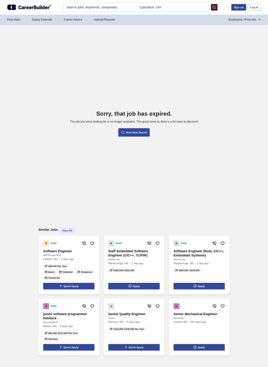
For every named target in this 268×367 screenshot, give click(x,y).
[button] (214, 7)
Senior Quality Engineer (126, 314)
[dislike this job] (84, 243)
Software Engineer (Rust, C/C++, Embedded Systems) (199, 253)
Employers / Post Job (242, 19)
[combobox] (100, 7)
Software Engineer (57, 251)
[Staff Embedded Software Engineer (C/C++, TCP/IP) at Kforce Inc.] (134, 265)
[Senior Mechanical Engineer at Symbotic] (199, 327)
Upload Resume (104, 19)
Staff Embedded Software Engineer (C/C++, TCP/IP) (128, 253)
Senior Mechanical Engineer (195, 314)
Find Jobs (13, 19)
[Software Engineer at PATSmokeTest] (69, 265)
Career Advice (73, 19)
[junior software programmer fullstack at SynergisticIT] (69, 327)
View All (67, 230)
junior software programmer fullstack (65, 316)
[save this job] (92, 243)
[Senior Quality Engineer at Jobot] (134, 327)
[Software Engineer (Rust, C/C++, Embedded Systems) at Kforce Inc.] (199, 265)
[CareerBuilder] (29, 7)
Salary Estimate (42, 19)
